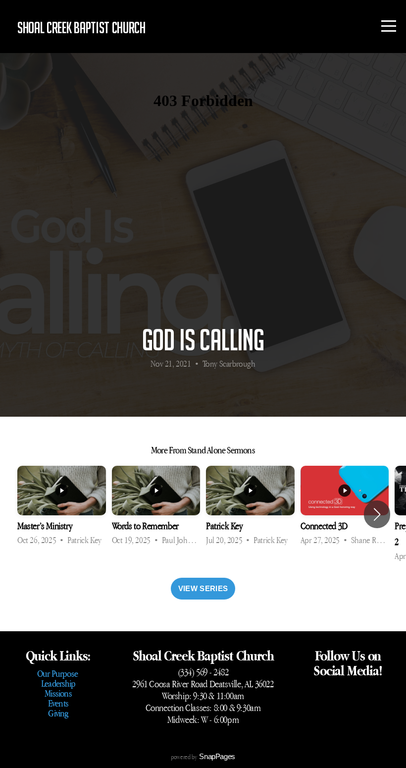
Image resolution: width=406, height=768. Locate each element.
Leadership (58, 683)
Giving (58, 713)
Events (58, 703)
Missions (58, 693)
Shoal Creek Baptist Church (81, 27)
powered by (203, 757)
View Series (203, 588)
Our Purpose (58, 673)
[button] (377, 514)
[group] (61, 507)
